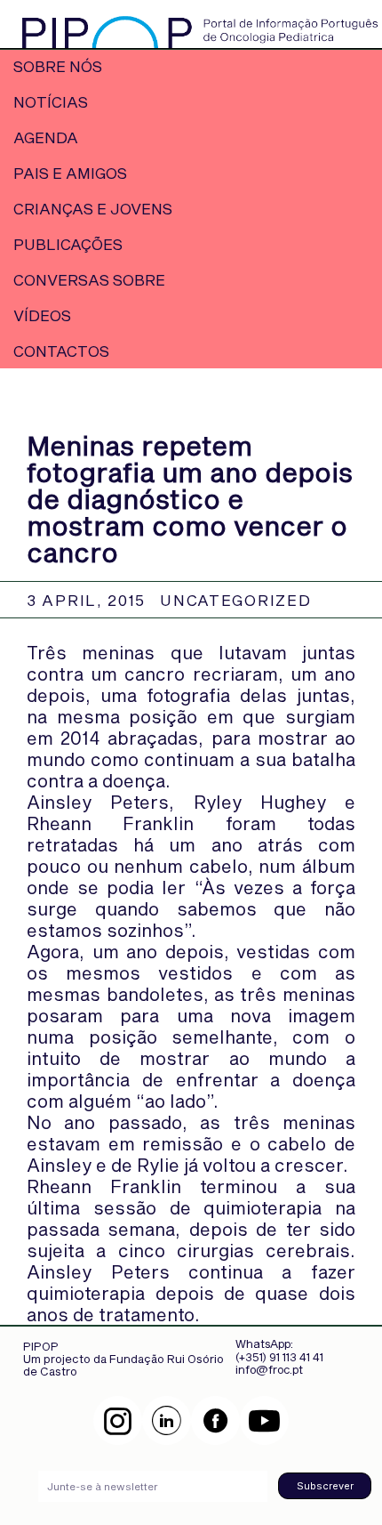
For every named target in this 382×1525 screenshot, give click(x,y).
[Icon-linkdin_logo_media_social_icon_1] (166, 1420)
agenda (45, 137)
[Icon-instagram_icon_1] (117, 1420)
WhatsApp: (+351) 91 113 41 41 (279, 1349)
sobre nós (57, 66)
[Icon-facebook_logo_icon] (215, 1420)
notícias (50, 101)
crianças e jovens (92, 208)
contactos (61, 350)
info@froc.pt (269, 1369)
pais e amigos (70, 173)
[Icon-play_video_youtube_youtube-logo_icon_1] (264, 1420)
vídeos (42, 315)
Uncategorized (235, 600)
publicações (68, 244)
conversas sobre (89, 279)
